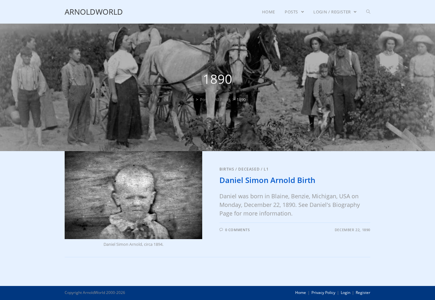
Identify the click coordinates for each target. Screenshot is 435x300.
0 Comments (237, 229)
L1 (266, 169)
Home (300, 292)
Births (226, 169)
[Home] (192, 99)
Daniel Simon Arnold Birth (267, 180)
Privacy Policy (323, 292)
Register (363, 292)
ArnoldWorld (94, 11)
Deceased (249, 169)
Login (345, 292)
